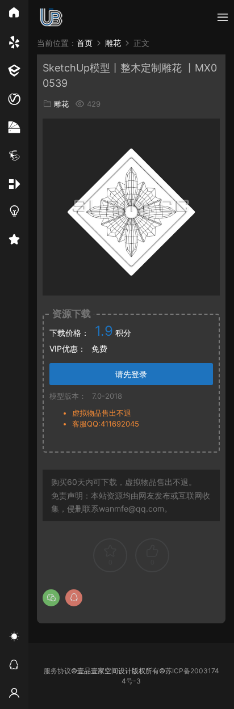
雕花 (61, 103)
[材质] (14, 128)
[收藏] (14, 241)
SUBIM (51, 17)
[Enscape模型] (14, 42)
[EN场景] (14, 71)
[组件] (14, 184)
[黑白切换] (14, 638)
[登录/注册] (14, 695)
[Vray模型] (14, 99)
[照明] (14, 213)
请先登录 (131, 374)
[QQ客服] (14, 666)
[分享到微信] (51, 597)
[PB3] (14, 156)
